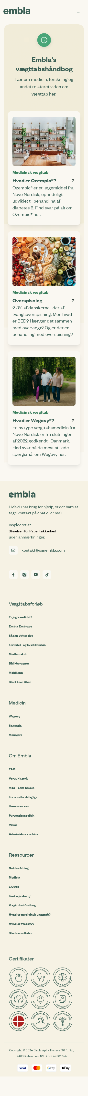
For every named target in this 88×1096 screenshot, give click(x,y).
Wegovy (14, 716)
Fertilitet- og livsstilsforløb (27, 644)
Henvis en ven (19, 806)
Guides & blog (19, 868)
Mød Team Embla (21, 787)
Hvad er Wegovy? (21, 923)
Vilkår (13, 824)
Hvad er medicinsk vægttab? (30, 914)
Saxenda (15, 725)
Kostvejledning (19, 896)
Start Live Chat (20, 682)
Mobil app (16, 672)
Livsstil (14, 886)
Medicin (14, 877)
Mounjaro (15, 734)
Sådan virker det (21, 635)
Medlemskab (18, 654)
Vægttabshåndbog (22, 905)
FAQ (12, 769)
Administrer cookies (23, 834)
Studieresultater (20, 933)
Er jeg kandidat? (20, 617)
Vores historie (18, 778)
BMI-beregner (19, 663)
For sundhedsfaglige (23, 797)
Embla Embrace (20, 626)
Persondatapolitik (21, 815)
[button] (82, 11)
